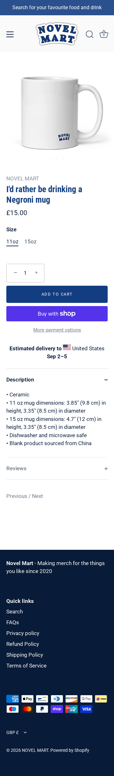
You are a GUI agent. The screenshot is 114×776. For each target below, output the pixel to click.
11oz (12, 241)
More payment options (57, 330)
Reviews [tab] (16, 468)
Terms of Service (26, 665)
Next (37, 496)
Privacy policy (22, 633)
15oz (30, 241)
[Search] (90, 35)
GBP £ (12, 732)
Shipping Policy (24, 655)
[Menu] (10, 34)
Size (11, 229)
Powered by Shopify (69, 750)
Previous (17, 496)
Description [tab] (20, 379)
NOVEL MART (22, 178)
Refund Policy (22, 644)
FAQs (12, 622)
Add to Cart (57, 294)
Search (14, 611)
